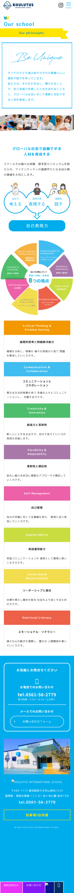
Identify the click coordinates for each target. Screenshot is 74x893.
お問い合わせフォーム (37, 721)
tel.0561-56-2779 (37, 694)
